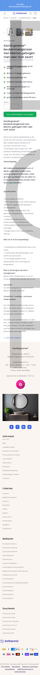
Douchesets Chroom (10, 625)
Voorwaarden (7, 459)
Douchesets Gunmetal (10, 621)
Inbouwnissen (7, 559)
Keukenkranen (25, 18)
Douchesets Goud (9, 617)
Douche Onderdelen (10, 563)
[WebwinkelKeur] (20, 384)
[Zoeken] (30, 13)
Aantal (6, 102)
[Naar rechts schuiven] (35, 32)
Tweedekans (7, 528)
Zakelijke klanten (9, 447)
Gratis (14, 60)
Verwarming (7, 521)
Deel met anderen (13, 338)
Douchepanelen (8, 555)
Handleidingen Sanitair (11, 474)
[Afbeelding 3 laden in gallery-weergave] (29, 32)
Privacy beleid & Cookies (11, 455)
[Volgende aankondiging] (35, 5)
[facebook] (11, 427)
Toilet (5, 509)
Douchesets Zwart (9, 613)
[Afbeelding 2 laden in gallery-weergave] (20, 32)
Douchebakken (8, 598)
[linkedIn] (23, 427)
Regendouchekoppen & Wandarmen (15, 571)
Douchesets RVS (8, 633)
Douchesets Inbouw (10, 544)
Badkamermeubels (9, 497)
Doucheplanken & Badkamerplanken (16, 583)
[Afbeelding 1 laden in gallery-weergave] (11, 32)
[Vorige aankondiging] (4, 5)
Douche (5, 493)
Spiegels (6, 525)
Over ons (6, 439)
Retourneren (7, 463)
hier (11, 183)
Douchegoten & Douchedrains (13, 567)
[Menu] (4, 13)
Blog (4, 443)
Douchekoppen (8, 590)
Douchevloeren (8, 587)
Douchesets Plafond (10, 551)
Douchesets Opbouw (10, 548)
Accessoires (7, 517)
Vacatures (6, 478)
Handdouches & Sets (10, 575)
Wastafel (6, 505)
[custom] (17, 427)
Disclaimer (6, 467)
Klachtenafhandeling (10, 470)
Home (6, 18)
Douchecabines (8, 594)
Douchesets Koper (9, 629)
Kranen (14, 18)
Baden (5, 513)
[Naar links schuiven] (4, 32)
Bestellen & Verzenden (11, 451)
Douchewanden (8, 579)
